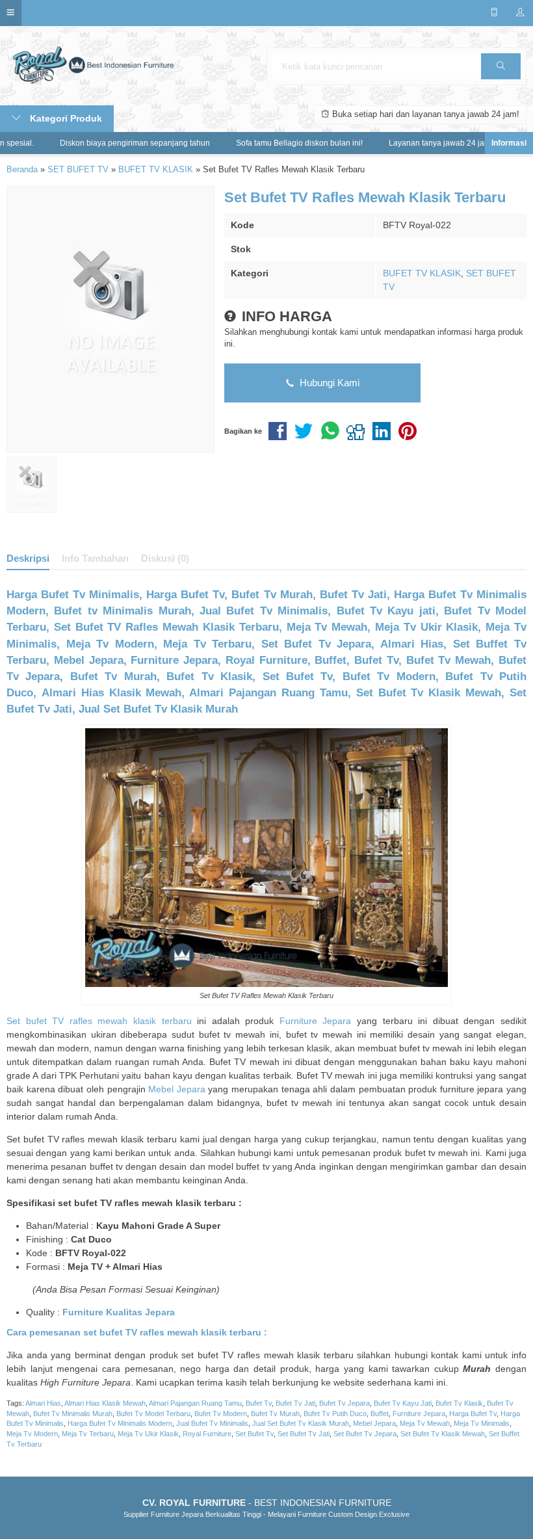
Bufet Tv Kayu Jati (403, 1403)
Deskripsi (27, 558)
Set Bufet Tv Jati (304, 1434)
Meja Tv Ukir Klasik (148, 1434)
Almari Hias (43, 1403)
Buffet (379, 1413)
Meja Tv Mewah (425, 1423)
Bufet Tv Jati (295, 1403)
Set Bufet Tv (254, 1434)
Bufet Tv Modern (220, 1413)
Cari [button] (501, 66)
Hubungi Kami (328, 382)
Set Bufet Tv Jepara (364, 1434)
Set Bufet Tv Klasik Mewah (442, 1434)
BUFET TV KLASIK (422, 273)
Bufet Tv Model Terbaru (153, 1413)
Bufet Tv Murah (275, 1413)
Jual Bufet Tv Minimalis (212, 1423)
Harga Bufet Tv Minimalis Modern (120, 1423)
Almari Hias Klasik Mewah (105, 1403)
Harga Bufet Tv (473, 1413)
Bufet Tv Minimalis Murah (72, 1413)
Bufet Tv (259, 1403)
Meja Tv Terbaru (88, 1434)
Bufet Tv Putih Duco (335, 1413)
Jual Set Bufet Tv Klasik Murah (300, 1423)
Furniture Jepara (316, 1021)
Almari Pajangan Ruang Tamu (195, 1403)
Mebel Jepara (176, 1089)
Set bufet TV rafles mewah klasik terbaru (99, 1021)
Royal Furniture (207, 1434)
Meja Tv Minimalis (482, 1423)
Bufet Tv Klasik (459, 1403)
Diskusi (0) (165, 558)
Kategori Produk (64, 118)
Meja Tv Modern (32, 1434)
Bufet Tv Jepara (344, 1403)
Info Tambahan (95, 558)
